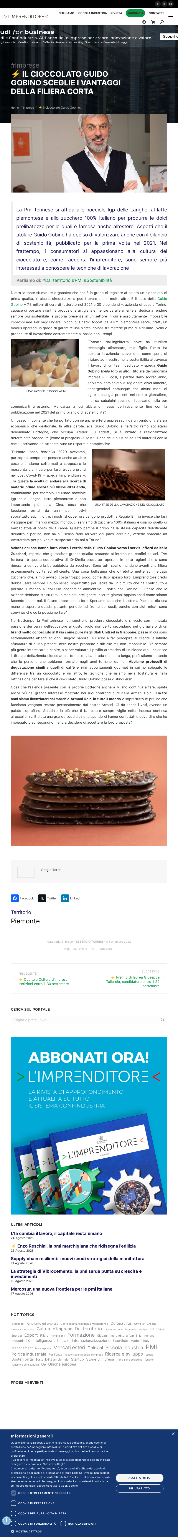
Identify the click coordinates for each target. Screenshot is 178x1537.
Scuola (149, 1354)
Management (22, 1348)
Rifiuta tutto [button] (139, 1488)
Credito (151, 1323)
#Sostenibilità (98, 280)
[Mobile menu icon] (171, 16)
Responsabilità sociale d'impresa (83, 1354)
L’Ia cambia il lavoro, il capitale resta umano (56, 1233)
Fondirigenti (58, 1335)
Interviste (120, 1341)
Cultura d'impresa (54, 1328)
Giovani (102, 1335)
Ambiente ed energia (42, 1324)
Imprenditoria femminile (126, 1335)
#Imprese (25, 65)
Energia (17, 1335)
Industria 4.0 (21, 1341)
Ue (43, 1364)
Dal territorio (80, 948)
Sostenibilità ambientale (52, 1359)
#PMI (77, 280)
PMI (93, 948)
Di (89, 941)
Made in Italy (139, 1341)
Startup (77, 1359)
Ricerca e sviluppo (124, 1354)
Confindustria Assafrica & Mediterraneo (84, 1323)
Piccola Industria (124, 1347)
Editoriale (157, 1329)
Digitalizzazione (113, 1329)
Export (31, 1335)
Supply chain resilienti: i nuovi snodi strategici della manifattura (78, 1258)
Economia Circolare (136, 1329)
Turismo (149, 1359)
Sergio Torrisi (51, 870)
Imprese (67, 941)
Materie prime (43, 1348)
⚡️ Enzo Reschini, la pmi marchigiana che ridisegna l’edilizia (73, 1246)
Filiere (44, 1335)
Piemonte (25, 921)
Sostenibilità (106, 948)
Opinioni (95, 1347)
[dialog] (89, 1483)
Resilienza (55, 1354)
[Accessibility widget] (6, 1520)
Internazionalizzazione (91, 1340)
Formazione (81, 1335)
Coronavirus (121, 1323)
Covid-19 (139, 1323)
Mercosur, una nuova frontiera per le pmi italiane (61, 1289)
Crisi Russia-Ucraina (23, 1329)
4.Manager (18, 1323)
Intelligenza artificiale (51, 1340)
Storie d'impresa (100, 1359)
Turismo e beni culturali (25, 1364)
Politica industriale (29, 1354)
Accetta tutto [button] (139, 1478)
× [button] (173, 1434)
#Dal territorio (56, 280)
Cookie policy (70, 1485)
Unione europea (62, 1364)
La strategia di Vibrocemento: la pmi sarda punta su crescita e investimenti (76, 1274)
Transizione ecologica (129, 1359)
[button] (61, 1531)
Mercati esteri (69, 1347)
